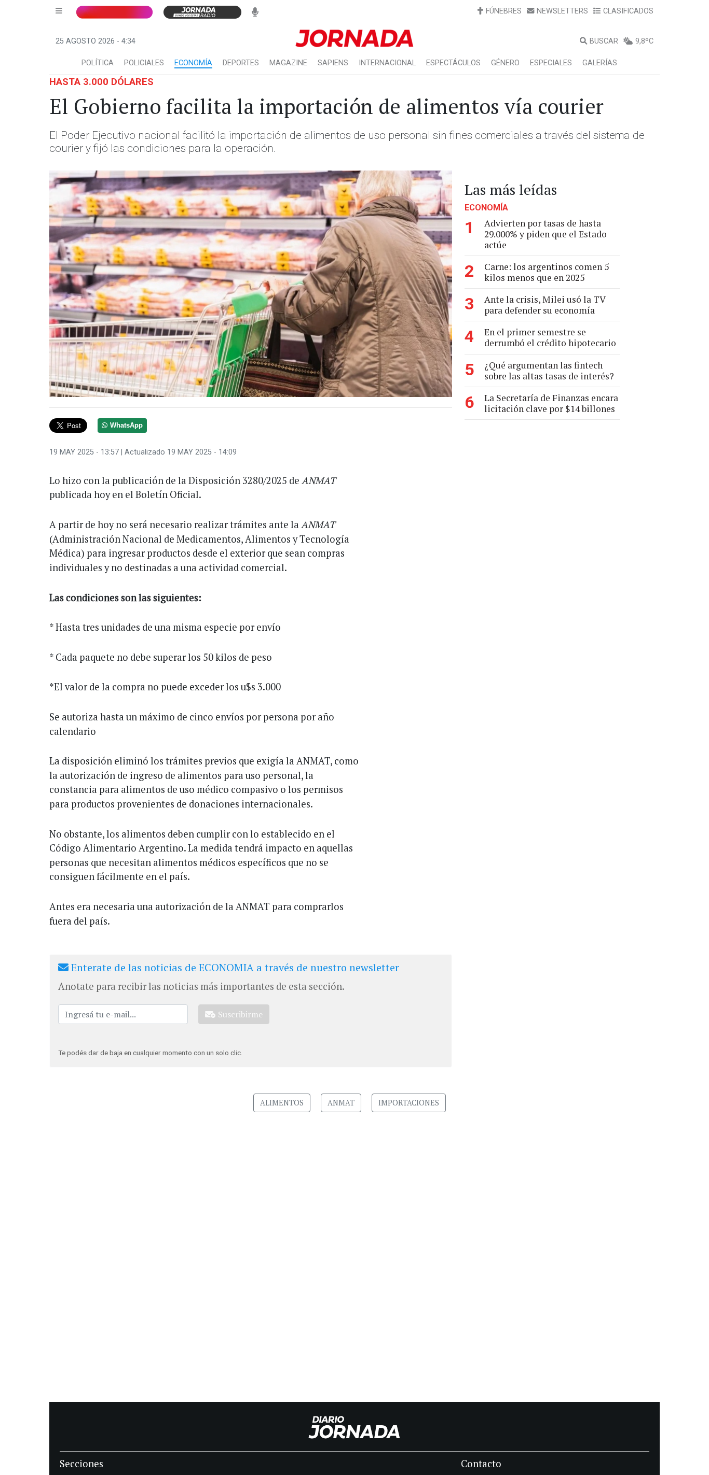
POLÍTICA (97, 63)
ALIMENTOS (282, 1103)
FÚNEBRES (504, 11)
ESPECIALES (551, 63)
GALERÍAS (599, 63)
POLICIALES (144, 63)
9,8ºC (644, 41)
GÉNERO (505, 63)
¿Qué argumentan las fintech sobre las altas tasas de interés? (549, 370)
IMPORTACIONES (408, 1103)
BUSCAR (604, 41)
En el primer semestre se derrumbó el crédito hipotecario (550, 337)
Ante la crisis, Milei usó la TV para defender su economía (544, 304)
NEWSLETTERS (562, 11)
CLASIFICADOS (628, 11)
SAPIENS (333, 63)
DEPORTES (241, 63)
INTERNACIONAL (387, 63)
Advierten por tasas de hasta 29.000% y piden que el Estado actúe (545, 234)
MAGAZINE (288, 63)
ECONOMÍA (193, 63)
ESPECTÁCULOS (453, 63)
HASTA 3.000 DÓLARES (101, 81)
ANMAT (341, 1103)
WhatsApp (126, 425)
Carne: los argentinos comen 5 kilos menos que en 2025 (546, 272)
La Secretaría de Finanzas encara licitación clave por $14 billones (551, 403)
